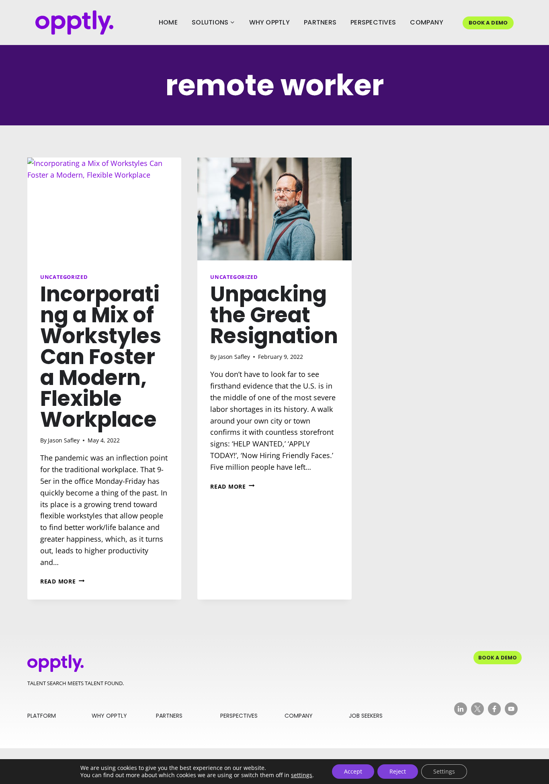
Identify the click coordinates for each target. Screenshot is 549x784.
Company (426, 22)
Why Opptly (269, 22)
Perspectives (373, 22)
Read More (62, 581)
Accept (353, 771)
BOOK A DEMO (488, 23)
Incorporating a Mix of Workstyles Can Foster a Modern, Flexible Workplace (100, 356)
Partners (320, 22)
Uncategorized (64, 277)
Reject (397, 771)
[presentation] (104, 209)
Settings (444, 771)
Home (168, 22)
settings (301, 775)
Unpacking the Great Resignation (274, 314)
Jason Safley (64, 440)
